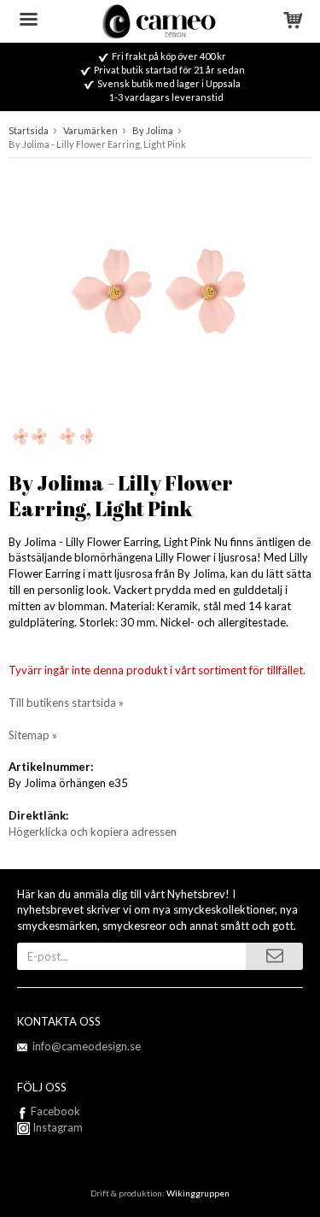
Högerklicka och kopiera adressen (93, 831)
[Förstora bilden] (160, 286)
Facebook (55, 1111)
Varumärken (90, 130)
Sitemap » (33, 735)
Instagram (56, 1127)
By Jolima (152, 130)
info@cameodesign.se (86, 1046)
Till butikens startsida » (66, 702)
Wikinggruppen (198, 1193)
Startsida (29, 130)
